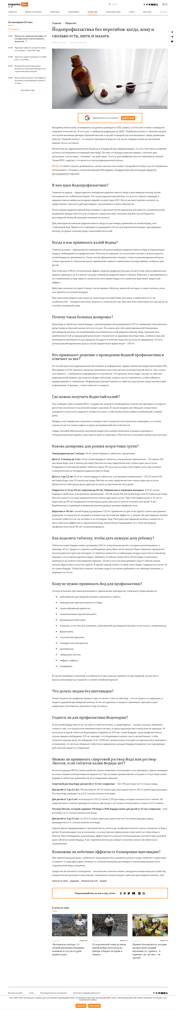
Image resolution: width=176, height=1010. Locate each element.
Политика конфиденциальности (86, 993)
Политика (55, 12)
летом (109, 135)
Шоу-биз (147, 12)
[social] (144, 4)
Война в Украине (33, 12)
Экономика (73, 12)
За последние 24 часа (20, 22)
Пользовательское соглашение (53, 993)
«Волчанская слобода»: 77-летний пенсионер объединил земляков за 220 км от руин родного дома (68, 949)
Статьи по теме (60, 907)
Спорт (132, 12)
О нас (31, 993)
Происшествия (113, 12)
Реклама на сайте (15, 993)
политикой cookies (88, 1000)
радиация (74, 881)
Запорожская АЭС (89, 881)
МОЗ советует (67, 160)
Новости (12, 12)
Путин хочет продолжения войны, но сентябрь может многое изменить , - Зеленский (30, 39)
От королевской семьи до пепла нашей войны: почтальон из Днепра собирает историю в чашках (109, 949)
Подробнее (94, 1006)
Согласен (81, 1006)
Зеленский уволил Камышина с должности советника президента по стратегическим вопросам (30, 69)
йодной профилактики (113, 270)
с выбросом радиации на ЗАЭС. (108, 131)
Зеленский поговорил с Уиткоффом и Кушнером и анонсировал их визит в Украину (30, 80)
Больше (163, 12)
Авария (103, 881)
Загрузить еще (28, 90)
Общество (93, 12)
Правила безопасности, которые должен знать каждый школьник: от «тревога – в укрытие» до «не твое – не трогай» (149, 951)
